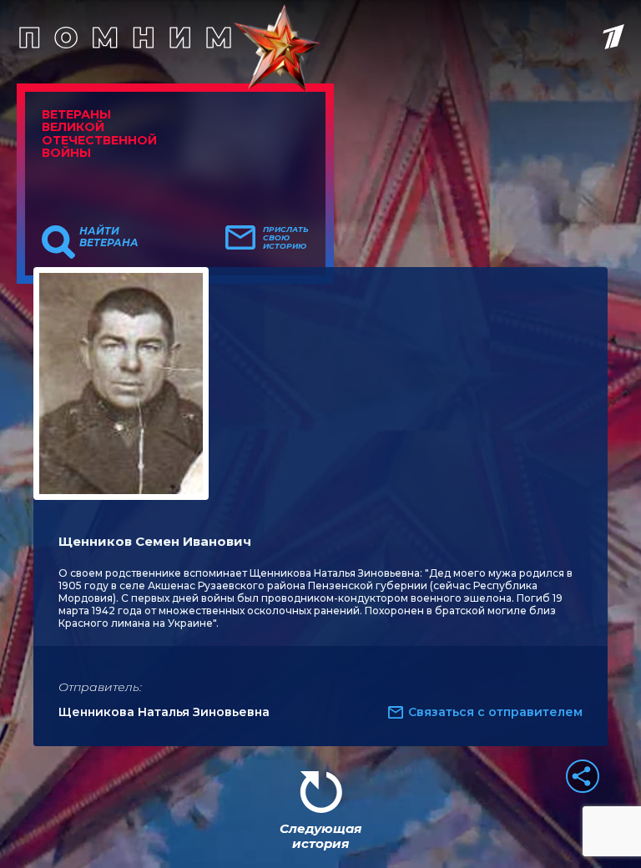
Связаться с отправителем (495, 711)
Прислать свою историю (286, 237)
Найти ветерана (109, 237)
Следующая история (320, 835)
